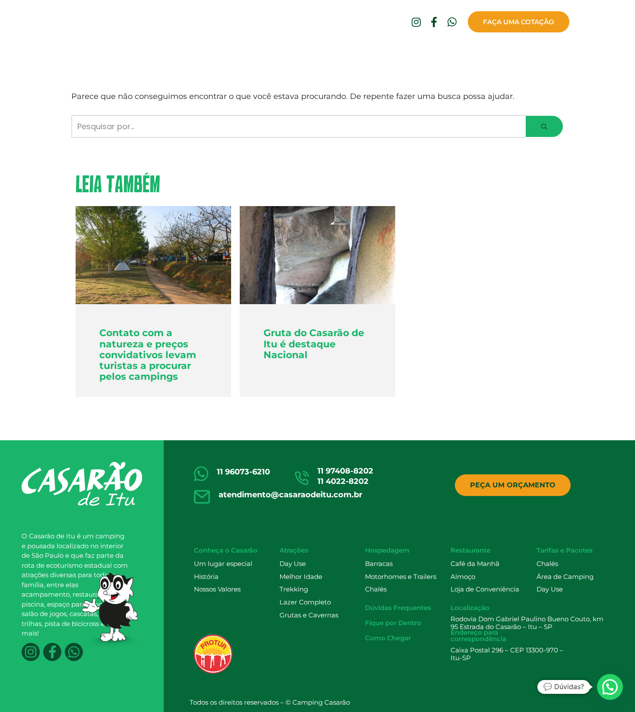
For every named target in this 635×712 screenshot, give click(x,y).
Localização (470, 608)
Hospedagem (208, 54)
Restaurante (262, 54)
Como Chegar (541, 54)
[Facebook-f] (434, 22)
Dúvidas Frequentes (399, 54)
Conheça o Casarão (99, 54)
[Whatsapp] (451, 22)
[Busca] (545, 126)
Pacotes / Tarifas (324, 54)
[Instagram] (416, 22)
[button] (544, 126)
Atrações (160, 54)
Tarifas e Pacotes (565, 550)
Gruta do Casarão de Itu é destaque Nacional (314, 343)
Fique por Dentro (476, 54)
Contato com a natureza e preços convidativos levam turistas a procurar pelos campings (147, 354)
